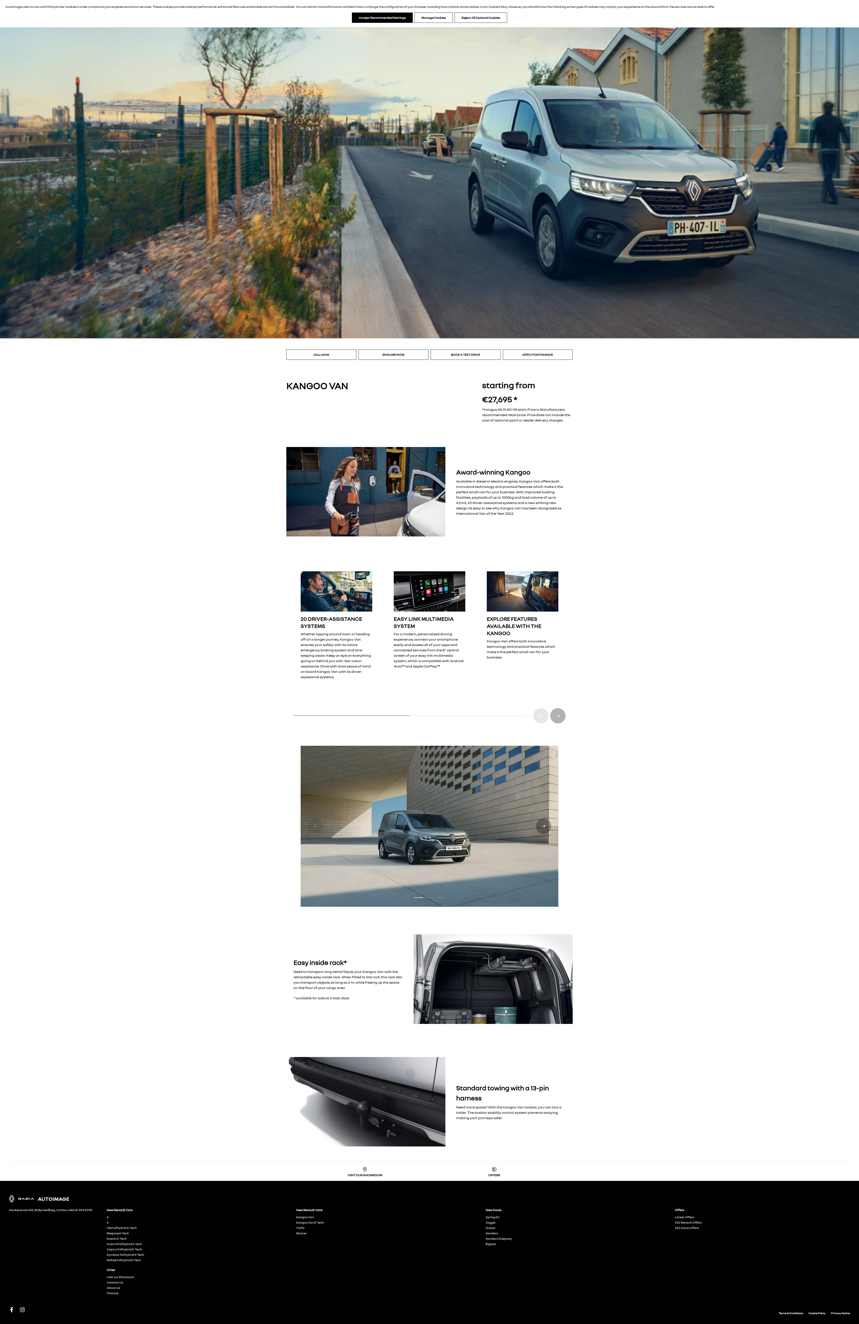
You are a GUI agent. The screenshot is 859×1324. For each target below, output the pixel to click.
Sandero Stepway (499, 1238)
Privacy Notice (840, 1313)
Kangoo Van (305, 1217)
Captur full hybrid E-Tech (124, 1249)
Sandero (492, 1233)
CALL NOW (321, 354)
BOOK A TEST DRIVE (465, 354)
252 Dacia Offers (687, 1228)
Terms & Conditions (791, 1313)
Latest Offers (684, 1217)
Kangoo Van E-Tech (310, 1222)
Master (301, 1233)
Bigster (491, 1244)
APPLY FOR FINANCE (537, 354)
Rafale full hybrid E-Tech (124, 1260)
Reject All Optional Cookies (480, 17)
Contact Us (115, 1282)
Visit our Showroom (120, 1277)
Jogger (491, 1222)
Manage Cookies (433, 17)
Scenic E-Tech (117, 1238)
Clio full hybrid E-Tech (122, 1228)
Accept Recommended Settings (382, 17)
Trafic (300, 1228)
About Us (113, 1288)
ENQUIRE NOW (393, 354)
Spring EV (493, 1217)
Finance (112, 1293)
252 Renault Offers (688, 1222)
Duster (490, 1228)
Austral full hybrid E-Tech (124, 1244)
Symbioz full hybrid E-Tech (125, 1254)
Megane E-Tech (118, 1233)
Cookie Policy (497, 6)
